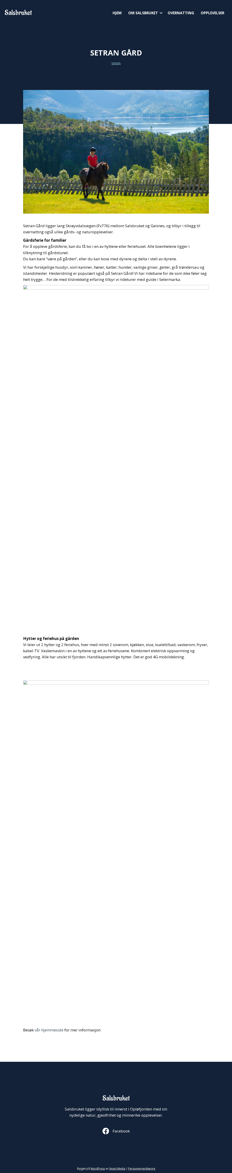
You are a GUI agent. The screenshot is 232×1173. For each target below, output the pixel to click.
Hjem (117, 12)
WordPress (98, 1169)
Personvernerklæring (141, 1169)
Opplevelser (212, 12)
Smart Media (117, 1169)
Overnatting (181, 12)
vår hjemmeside (49, 1030)
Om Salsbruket (143, 12)
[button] (161, 13)
